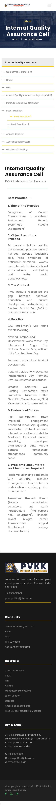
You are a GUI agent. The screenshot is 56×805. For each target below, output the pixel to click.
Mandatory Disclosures (18, 690)
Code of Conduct (14, 670)
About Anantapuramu (17, 646)
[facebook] (6, 794)
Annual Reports (15, 134)
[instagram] (17, 794)
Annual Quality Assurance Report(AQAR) (29, 95)
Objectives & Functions (19, 72)
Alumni (9, 685)
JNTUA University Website (19, 626)
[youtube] (11, 794)
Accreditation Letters (18, 141)
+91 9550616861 (13, 593)
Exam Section (12, 695)
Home (15, 39)
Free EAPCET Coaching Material (23, 711)
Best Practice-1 (22, 116)
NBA (8, 87)
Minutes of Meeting (17, 149)
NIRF (7, 680)
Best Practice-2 (20, 124)
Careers (9, 701)
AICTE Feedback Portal (18, 706)
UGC (7, 636)
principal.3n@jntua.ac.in (18, 598)
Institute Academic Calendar (22, 103)
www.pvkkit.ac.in (16, 762)
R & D (8, 675)
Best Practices (14, 110)
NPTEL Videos (12, 641)
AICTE (8, 631)
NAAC (9, 79)
